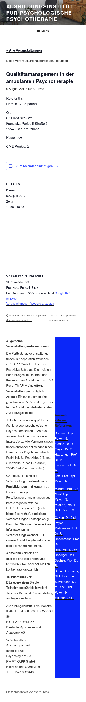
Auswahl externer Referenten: (63, 420)
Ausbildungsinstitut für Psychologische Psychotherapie (39, 12)
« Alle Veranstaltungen (24, 50)
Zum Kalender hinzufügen (34, 166)
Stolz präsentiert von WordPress (27, 692)
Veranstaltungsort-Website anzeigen (30, 303)
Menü (45, 31)
